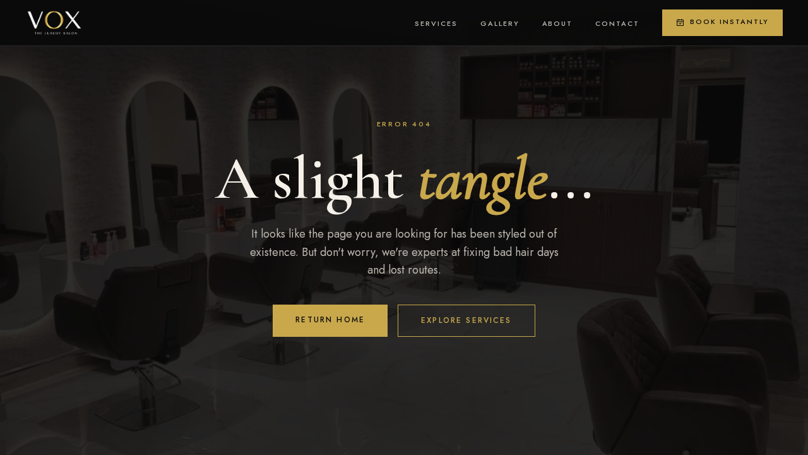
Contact (617, 23)
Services (436, 23)
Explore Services (466, 320)
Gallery (500, 23)
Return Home (330, 319)
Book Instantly (729, 21)
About (557, 23)
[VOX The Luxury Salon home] (54, 23)
